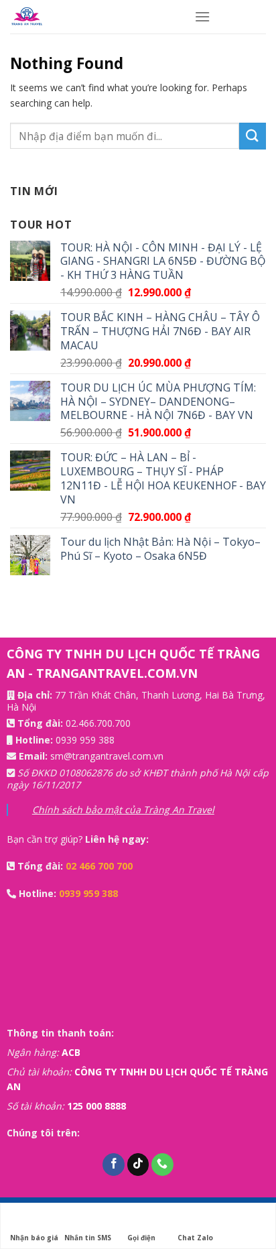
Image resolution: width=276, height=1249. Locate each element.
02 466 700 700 (99, 865)
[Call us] (162, 1164)
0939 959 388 (85, 739)
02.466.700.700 (98, 723)
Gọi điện (141, 1237)
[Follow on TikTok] (138, 1164)
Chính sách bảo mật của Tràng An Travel (123, 809)
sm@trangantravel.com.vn (106, 756)
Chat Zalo (195, 1237)
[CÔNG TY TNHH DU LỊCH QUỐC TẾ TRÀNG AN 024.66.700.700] (92, 17)
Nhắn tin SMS (87, 1237)
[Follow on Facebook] (113, 1164)
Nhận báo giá (34, 1237)
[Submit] (252, 136)
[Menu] (202, 16)
